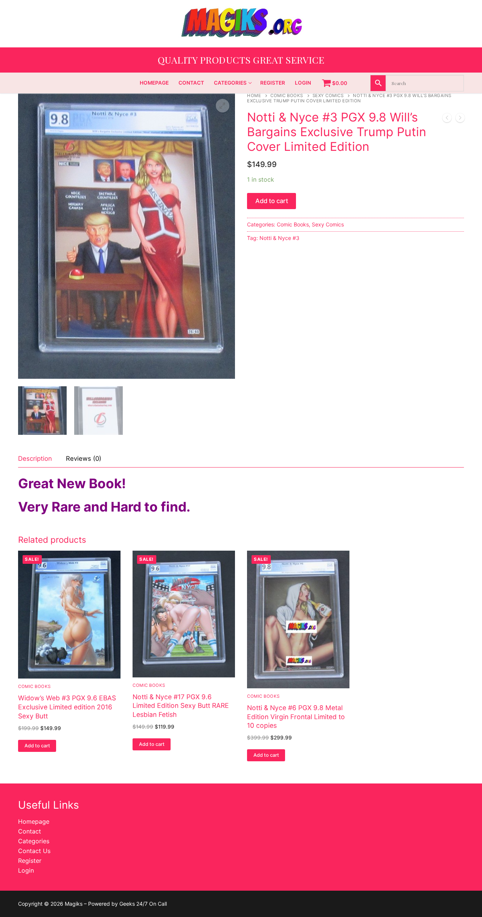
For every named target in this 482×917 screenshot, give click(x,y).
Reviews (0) (83, 458)
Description (35, 458)
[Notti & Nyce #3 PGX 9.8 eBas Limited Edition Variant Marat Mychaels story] (460, 119)
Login (26, 870)
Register (29, 860)
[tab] (35, 459)
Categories (33, 841)
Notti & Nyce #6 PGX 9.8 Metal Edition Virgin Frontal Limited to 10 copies (296, 717)
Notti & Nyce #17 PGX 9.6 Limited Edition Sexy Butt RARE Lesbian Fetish (181, 706)
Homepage (33, 821)
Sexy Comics (328, 95)
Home (254, 95)
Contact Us (34, 851)
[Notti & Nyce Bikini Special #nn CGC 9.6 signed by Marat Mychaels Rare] (446, 119)
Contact (29, 831)
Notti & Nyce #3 (279, 238)
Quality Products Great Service (241, 59)
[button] (222, 105)
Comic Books (286, 95)
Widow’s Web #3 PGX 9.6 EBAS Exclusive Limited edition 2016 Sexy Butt (67, 707)
